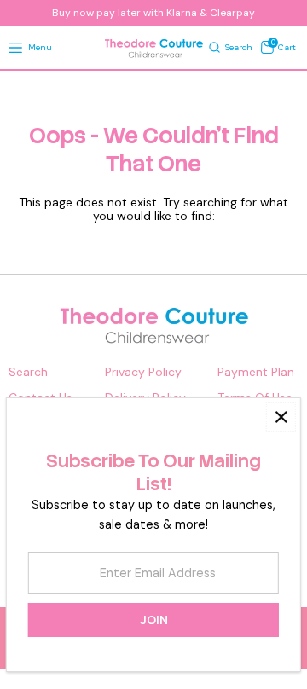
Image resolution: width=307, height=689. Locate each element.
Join (154, 620)
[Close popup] (281, 417)
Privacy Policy (143, 372)
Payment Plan (255, 372)
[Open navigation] (15, 49)
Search (28, 372)
